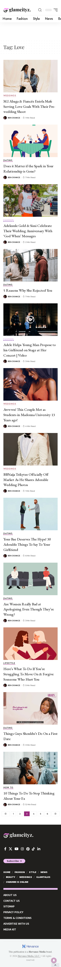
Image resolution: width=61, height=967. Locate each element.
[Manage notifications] (54, 960)
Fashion (8, 220)
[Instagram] (22, 849)
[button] (39, 10)
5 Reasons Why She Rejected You (27, 290)
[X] (10, 849)
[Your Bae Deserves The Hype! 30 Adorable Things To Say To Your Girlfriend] (30, 514)
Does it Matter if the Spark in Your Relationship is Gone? (28, 169)
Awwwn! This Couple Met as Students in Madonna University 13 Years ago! (29, 414)
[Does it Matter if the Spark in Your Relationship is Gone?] (30, 141)
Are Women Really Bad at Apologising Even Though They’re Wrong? (28, 609)
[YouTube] (16, 849)
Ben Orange (14, 118)
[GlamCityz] (17, 10)
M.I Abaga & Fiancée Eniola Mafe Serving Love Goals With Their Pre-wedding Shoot (29, 106)
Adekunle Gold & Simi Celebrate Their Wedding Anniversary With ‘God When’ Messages (27, 231)
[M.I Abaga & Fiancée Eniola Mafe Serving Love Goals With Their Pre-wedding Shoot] (30, 76)
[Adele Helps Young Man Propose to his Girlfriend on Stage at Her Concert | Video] (30, 319)
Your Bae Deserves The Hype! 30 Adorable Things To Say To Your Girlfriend (27, 544)
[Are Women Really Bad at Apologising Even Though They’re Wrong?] (30, 579)
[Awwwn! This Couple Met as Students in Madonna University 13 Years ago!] (30, 384)
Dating (8, 160)
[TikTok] (33, 849)
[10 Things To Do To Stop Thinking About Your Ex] (30, 768)
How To (8, 788)
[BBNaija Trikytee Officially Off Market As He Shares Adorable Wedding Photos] (30, 449)
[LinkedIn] (38, 849)
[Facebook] (5, 849)
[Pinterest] (27, 849)
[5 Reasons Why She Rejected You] (30, 265)
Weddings (9, 96)
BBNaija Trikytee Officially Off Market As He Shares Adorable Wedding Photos (25, 479)
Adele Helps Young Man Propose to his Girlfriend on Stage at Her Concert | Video (29, 350)
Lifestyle (9, 663)
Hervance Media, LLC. (29, 956)
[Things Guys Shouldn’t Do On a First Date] (30, 708)
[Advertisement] (30, 30)
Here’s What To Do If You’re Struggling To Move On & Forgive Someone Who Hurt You (28, 674)
